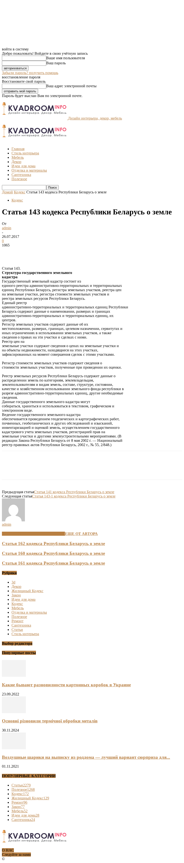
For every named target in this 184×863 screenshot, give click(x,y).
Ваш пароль (56, 63)
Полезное (19, 179)
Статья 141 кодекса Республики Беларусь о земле (74, 492)
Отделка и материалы (29, 170)
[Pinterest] (44, 252)
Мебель (18, 157)
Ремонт (17, 621)
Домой (7, 192)
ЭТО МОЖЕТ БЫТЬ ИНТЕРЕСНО (33, 534)
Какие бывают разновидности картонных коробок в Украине (66, 684)
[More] (79, 252)
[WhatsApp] (61, 252)
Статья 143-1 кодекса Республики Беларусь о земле (73, 496)
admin (6, 228)
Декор (16, 162)
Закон (16, 595)
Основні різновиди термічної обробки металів (50, 720)
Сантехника (21, 175)
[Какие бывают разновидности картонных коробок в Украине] (14, 675)
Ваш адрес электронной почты (71, 86)
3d (13, 582)
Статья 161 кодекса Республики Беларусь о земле (53, 563)
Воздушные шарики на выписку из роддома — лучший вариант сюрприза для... (86, 757)
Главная (18, 149)
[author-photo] (13, 520)
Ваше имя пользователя (65, 58)
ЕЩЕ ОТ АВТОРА (81, 534)
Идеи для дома (23, 166)
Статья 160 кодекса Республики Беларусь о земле (53, 553)
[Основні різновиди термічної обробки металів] (14, 712)
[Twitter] (27, 252)
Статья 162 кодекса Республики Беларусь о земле (53, 543)
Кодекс (19, 192)
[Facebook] (10, 252)
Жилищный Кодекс (27, 591)
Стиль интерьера (25, 153)
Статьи (17, 630)
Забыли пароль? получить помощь (30, 73)
